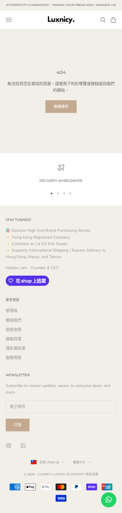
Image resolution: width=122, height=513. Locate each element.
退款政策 (14, 329)
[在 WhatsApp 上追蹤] (23, 445)
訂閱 (17, 424)
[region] (61, 174)
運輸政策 (14, 339)
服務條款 (14, 357)
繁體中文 (79, 462)
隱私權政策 (16, 348)
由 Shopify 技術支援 (82, 474)
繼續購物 (61, 106)
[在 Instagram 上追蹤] (8, 445)
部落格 (12, 310)
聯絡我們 (14, 320)
